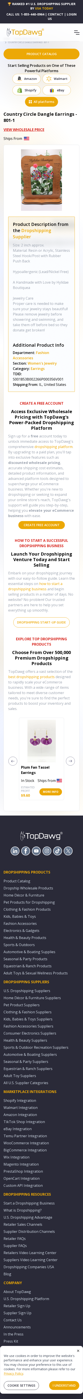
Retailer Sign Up (17, 1305)
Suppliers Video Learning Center (31, 1259)
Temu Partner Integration (25, 1135)
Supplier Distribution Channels (29, 1231)
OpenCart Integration (22, 1178)
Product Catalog (17, 881)
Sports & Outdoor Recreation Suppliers (36, 1047)
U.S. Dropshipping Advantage (28, 1217)
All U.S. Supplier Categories (26, 1082)
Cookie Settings (21, 1385)
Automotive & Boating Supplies (29, 951)
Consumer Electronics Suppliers (30, 1033)
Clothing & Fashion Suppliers (28, 1012)
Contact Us (13, 1320)
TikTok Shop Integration (24, 1121)
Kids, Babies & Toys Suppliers (28, 1019)
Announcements (17, 1327)
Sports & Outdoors (19, 944)
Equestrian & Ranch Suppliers (28, 1068)
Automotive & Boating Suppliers (30, 1054)
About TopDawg (17, 1291)
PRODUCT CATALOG (42, 54)
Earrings (38, 368)
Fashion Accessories (20, 923)
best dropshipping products (31, 676)
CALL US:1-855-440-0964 (25, 14)
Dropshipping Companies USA (29, 1266)
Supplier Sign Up (17, 1312)
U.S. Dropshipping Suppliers (27, 990)
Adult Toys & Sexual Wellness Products (36, 973)
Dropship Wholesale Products (28, 888)
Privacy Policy (13, 1373)
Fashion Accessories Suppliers (28, 1026)
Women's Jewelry (42, 363)
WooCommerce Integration (26, 1143)
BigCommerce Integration (25, 1150)
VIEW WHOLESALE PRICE (24, 129)
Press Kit (11, 1341)
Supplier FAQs (15, 1245)
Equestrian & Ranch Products (28, 966)
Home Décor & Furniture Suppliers (32, 997)
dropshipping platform (54, 446)
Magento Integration (21, 1164)
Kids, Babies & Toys (20, 916)
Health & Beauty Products (25, 937)
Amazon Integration (20, 1114)
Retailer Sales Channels (23, 1224)
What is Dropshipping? (23, 1210)
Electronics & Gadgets (21, 930)
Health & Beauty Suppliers (25, 1040)
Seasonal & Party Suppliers (26, 1061)
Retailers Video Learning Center (30, 1252)
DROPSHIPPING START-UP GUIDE (41, 622)
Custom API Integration (23, 1185)
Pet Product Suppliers (22, 1005)
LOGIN (72, 14)
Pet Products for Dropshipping (29, 902)
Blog (7, 1274)
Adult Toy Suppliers (20, 1075)
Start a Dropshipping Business (29, 1203)
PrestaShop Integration (23, 1171)
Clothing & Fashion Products (27, 909)
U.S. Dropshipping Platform (26, 1298)
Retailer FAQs (15, 1238)
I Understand (64, 1385)
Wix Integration (16, 1157)
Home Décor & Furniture (24, 895)
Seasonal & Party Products (25, 958)
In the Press (13, 1334)
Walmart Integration (21, 1107)
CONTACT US (55, 16)
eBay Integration (18, 1128)
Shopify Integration (20, 1100)
